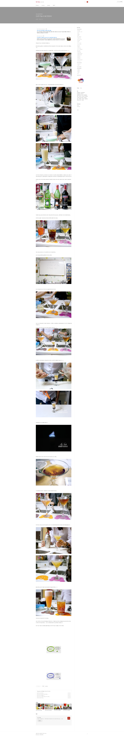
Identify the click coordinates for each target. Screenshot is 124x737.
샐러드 (78, 35)
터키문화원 (78, 93)
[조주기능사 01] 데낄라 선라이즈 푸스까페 (43, 696)
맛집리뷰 (78, 69)
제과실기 (82, 97)
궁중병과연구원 (79, 95)
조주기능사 (42, 691)
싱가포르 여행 (79, 97)
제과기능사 (78, 56)
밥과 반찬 (78, 30)
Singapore (78, 64)
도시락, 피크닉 (79, 44)
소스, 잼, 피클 (79, 43)
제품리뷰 (78, 71)
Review (48, 5)
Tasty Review (79, 68)
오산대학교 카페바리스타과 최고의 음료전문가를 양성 (47, 37)
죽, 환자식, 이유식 (79, 31)
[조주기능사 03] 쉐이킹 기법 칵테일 (42, 694)
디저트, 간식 (79, 38)
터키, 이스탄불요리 (79, 49)
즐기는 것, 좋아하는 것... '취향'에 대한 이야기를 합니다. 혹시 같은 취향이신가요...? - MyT (50, 718)
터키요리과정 (79, 52)
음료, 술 (78, 45)
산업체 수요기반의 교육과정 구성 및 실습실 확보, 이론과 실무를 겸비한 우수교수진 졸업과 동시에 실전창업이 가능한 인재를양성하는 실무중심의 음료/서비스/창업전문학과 (51, 39)
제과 (77, 96)
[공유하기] (38, 686)
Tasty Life (39, 691)
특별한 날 (78, 46)
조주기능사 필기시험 (40, 697)
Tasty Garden (79, 66)
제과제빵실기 (79, 92)
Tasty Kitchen (79, 29)
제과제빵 (80, 98)
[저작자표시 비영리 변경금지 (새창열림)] (46, 686)
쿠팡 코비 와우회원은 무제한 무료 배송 (44, 30)
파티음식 (85, 97)
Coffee (78, 72)
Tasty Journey (79, 62)
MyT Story (78, 61)
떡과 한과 (78, 40)
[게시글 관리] (40, 686)
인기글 (81, 88)
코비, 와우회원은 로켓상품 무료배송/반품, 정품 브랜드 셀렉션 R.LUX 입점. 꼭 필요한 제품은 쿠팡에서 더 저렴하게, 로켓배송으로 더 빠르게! (54, 32)
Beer (78, 73)
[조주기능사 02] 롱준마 (40, 695)
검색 (85, 2)
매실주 (54, 5)
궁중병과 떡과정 (79, 54)
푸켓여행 (86, 96)
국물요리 (78, 34)
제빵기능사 (78, 57)
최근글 (78, 88)
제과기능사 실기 (79, 100)
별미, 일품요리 (79, 36)
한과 (82, 95)
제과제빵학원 (85, 95)
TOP (87, 734)
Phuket (78, 65)
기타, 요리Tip (79, 48)
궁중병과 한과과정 (79, 53)
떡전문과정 (86, 98)
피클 (77, 98)
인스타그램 (78, 110)
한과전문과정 (83, 92)
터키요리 (80, 96)
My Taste (39, 717)
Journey (43, 5)
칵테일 (83, 100)
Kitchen (37, 5)
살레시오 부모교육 (79, 59)
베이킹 (78, 41)
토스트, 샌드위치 (79, 39)
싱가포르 (83, 98)
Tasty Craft (79, 75)
